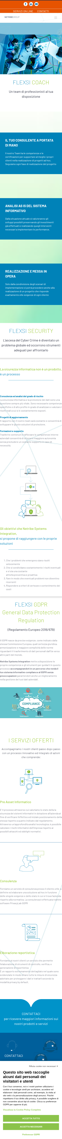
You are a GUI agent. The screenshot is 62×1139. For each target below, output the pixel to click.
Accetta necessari (31, 1126)
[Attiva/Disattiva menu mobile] (55, 17)
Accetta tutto (31, 1118)
